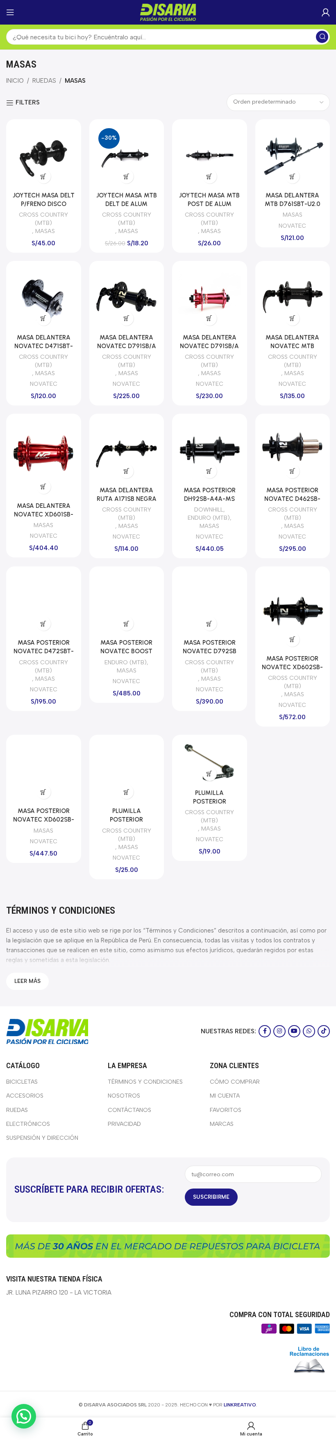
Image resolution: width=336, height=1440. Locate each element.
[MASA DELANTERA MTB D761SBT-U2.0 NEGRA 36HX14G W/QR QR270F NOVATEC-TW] (292, 156)
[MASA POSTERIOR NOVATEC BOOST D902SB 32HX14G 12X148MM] (126, 604)
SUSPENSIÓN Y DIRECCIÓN (42, 1137)
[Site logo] (168, 12)
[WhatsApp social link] (309, 1031)
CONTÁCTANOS (129, 1110)
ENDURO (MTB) (209, 517)
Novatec (292, 225)
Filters (28, 102)
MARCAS (222, 1124)
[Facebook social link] (265, 1031)
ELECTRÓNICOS (28, 1124)
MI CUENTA (225, 1095)
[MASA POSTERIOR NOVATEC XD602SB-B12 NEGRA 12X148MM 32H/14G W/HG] (43, 772)
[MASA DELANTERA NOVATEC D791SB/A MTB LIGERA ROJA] (209, 298)
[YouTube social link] (294, 1031)
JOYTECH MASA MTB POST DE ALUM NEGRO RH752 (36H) (209, 204)
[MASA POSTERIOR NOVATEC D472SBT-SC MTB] (43, 604)
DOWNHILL (208, 509)
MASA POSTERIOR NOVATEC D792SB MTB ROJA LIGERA (209, 651)
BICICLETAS (22, 1081)
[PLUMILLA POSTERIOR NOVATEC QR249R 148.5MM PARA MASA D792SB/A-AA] (126, 772)
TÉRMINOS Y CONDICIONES (145, 1081)
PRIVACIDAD (124, 1124)
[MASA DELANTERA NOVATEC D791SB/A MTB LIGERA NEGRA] (126, 298)
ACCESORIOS (24, 1095)
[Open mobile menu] (10, 12)
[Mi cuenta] (326, 12)
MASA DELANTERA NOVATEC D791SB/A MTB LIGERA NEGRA (126, 346)
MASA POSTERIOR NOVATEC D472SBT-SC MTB (44, 651)
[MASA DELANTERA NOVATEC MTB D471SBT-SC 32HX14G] (292, 298)
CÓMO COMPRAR (235, 1081)
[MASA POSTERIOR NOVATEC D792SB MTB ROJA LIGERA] (209, 604)
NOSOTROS (124, 1095)
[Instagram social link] (279, 1031)
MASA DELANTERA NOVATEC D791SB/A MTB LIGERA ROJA (209, 346)
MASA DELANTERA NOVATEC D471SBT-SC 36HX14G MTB (43, 346)
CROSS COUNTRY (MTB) (43, 218)
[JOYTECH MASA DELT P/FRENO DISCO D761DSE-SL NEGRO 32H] (43, 156)
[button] (43, 176)
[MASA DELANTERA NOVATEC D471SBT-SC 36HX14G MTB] (43, 298)
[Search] (322, 37)
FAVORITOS (225, 1110)
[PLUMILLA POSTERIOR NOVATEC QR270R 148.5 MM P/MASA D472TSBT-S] (209, 763)
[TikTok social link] (324, 1031)
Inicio (15, 80)
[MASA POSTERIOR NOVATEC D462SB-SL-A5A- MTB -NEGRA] (292, 451)
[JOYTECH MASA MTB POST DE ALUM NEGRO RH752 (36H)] (209, 156)
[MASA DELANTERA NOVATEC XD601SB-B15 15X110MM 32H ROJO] (43, 459)
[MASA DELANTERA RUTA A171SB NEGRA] (126, 451)
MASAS (45, 231)
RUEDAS (44, 80)
